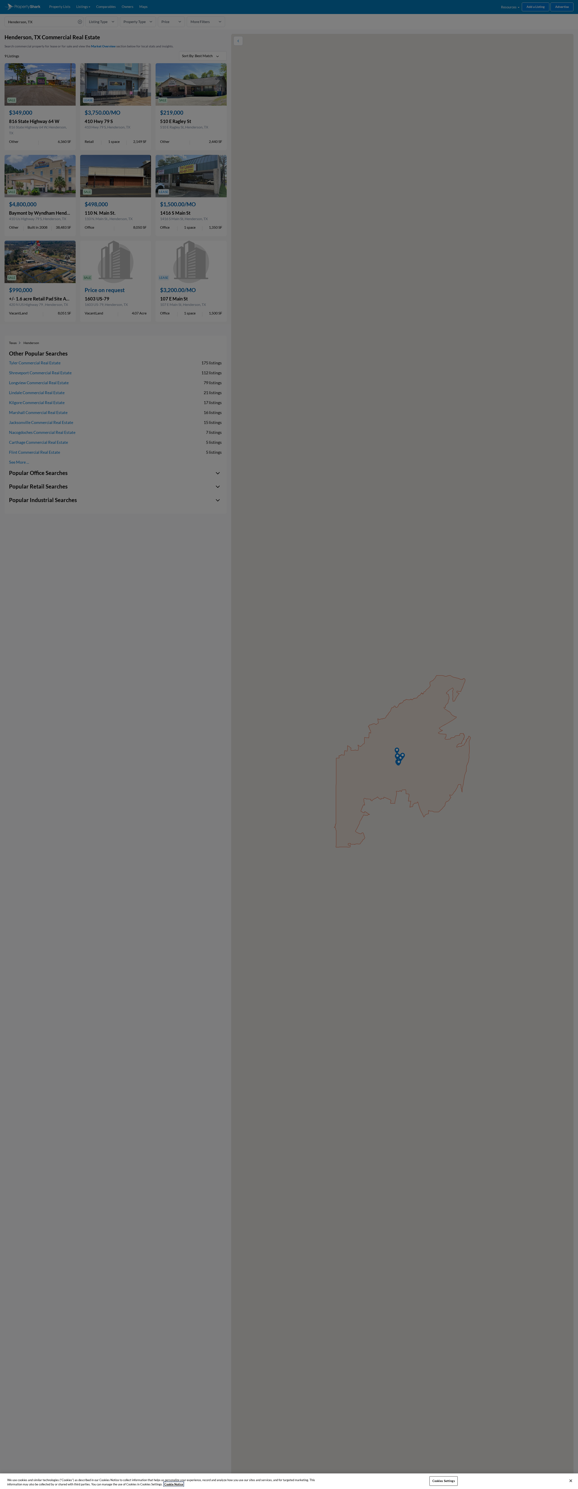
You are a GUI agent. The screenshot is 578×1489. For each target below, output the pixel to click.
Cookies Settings (443, 1481)
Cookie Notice (173, 1484)
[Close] (571, 1481)
